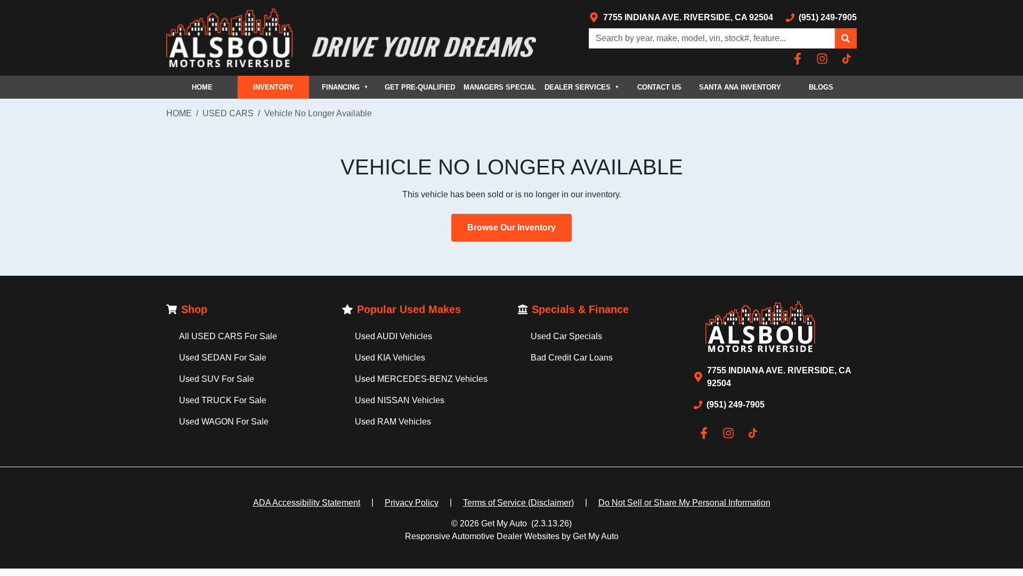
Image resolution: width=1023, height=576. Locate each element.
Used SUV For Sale (216, 378)
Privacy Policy (412, 502)
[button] (845, 38)
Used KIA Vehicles (390, 357)
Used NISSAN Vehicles (399, 400)
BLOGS (821, 87)
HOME (202, 87)
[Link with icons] (800, 59)
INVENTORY (273, 87)
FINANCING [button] (345, 87)
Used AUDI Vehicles (393, 336)
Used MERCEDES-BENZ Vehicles (421, 378)
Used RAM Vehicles (393, 421)
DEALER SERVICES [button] (582, 87)
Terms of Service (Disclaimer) (518, 502)
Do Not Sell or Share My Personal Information (684, 502)
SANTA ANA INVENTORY (740, 87)
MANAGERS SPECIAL (500, 87)
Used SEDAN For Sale (222, 357)
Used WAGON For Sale (224, 421)
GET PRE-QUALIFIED (420, 87)
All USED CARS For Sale (228, 336)
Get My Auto (504, 523)
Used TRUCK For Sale (222, 400)
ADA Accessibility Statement (306, 502)
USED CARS (228, 113)
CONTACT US (659, 87)
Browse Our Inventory (511, 227)
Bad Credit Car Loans (572, 357)
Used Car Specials (566, 336)
